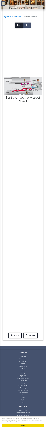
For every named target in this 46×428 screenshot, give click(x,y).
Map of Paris (23, 410)
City (23, 402)
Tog (23, 395)
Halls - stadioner (23, 392)
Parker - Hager (23, 385)
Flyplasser (23, 356)
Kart (19, 25)
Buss (23, 368)
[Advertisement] (23, 51)
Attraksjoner (23, 361)
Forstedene (23, 366)
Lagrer (23, 371)
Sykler (23, 400)
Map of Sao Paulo (23, 415)
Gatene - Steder (23, 390)
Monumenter (23, 380)
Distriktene (23, 359)
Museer (18, 17)
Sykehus (23, 376)
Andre (23, 364)
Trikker (23, 397)
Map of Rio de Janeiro (23, 413)
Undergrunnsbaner (23, 378)
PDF (27, 25)
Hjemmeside (8, 17)
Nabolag (23, 388)
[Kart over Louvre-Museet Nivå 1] (23, 86)
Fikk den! (23, 425)
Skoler (23, 373)
